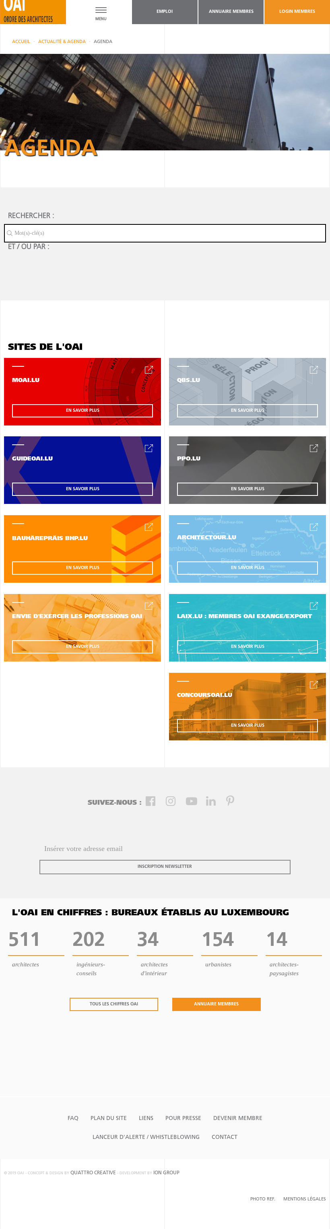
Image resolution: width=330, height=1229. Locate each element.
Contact (224, 1137)
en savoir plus (82, 411)
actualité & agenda (62, 42)
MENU (101, 19)
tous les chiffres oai (114, 1004)
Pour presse (183, 1119)
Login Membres (297, 12)
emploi (165, 12)
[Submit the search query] (10, 233)
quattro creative (93, 1173)
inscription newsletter (165, 867)
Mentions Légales (304, 1199)
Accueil (21, 42)
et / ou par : (29, 247)
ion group (166, 1173)
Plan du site (109, 1119)
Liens (146, 1119)
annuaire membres (231, 12)
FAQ (73, 1119)
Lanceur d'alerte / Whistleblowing (146, 1137)
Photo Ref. (262, 1199)
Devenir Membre (237, 1119)
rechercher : (31, 216)
